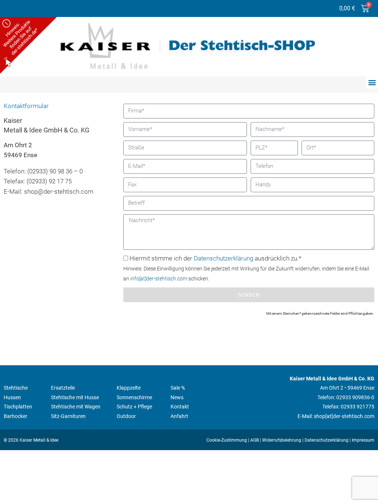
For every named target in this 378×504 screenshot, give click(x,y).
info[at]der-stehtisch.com (158, 279)
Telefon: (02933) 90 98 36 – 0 (43, 171)
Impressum (363, 440)
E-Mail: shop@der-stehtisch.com (48, 191)
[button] (372, 82)
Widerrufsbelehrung (281, 440)
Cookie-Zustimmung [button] (226, 440)
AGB (254, 440)
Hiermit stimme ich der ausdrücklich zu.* (246, 268)
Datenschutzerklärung (223, 258)
